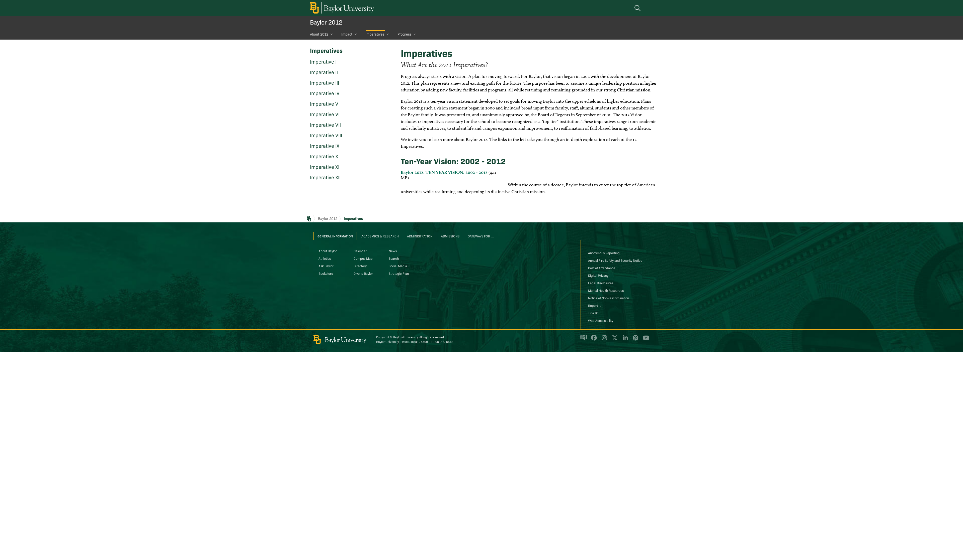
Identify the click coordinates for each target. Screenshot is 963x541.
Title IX (593, 313)
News (393, 250)
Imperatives (374, 34)
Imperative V (324, 103)
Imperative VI (325, 113)
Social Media (398, 265)
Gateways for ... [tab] (481, 236)
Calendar (360, 250)
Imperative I (323, 61)
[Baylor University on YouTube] (645, 340)
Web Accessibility (600, 320)
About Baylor (327, 250)
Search (394, 258)
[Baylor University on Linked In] (624, 340)
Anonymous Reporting (604, 252)
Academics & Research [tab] (380, 236)
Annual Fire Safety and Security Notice (615, 260)
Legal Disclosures (600, 283)
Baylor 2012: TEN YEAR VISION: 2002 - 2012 (444, 172)
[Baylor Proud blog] (583, 340)
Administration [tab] (420, 236)
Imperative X (324, 156)
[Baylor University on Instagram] (603, 340)
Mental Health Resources (606, 290)
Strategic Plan (399, 273)
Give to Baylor (363, 273)
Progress (404, 34)
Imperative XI (324, 166)
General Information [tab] (335, 236)
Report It (594, 305)
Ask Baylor (326, 265)
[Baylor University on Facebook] (593, 340)
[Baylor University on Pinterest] (634, 340)
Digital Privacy (598, 275)
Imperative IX (324, 145)
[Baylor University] (341, 8)
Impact (346, 34)
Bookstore (325, 273)
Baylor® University (405, 337)
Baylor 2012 (326, 22)
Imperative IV (325, 92)
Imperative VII (325, 124)
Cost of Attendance (601, 267)
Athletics (324, 258)
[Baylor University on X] (614, 340)
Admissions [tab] (450, 236)
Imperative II (324, 71)
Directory (360, 265)
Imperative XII (325, 177)
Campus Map (363, 258)
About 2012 (319, 34)
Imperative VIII (326, 135)
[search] (638, 8)
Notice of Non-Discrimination (608, 298)
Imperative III (324, 82)
